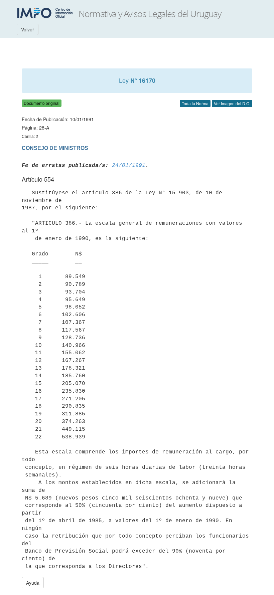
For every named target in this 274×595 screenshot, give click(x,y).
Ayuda (32, 582)
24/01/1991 (128, 166)
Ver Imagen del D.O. (232, 103)
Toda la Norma (195, 103)
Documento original (41, 103)
